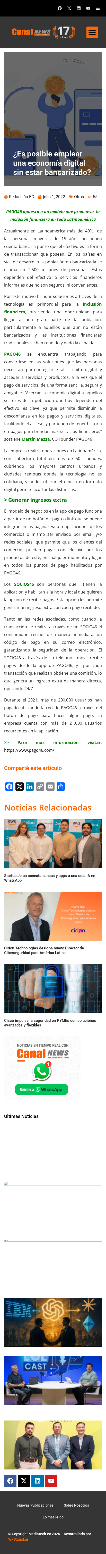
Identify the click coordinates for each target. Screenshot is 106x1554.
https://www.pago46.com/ (29, 750)
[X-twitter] (69, 8)
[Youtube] (88, 8)
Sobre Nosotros (76, 1505)
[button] (92, 32)
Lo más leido (53, 1517)
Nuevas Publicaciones (35, 1505)
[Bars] (98, 8)
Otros (79, 196)
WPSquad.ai (18, 1539)
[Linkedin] (79, 8)
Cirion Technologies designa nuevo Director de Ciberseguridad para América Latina (44, 950)
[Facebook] (60, 8)
